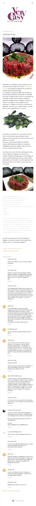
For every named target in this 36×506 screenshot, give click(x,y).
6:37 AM (10, 449)
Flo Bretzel (11, 329)
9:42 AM (10, 371)
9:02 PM (10, 335)
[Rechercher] (32, 2)
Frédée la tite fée (13, 410)
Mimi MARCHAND (13, 376)
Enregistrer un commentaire (11, 490)
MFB (9, 306)
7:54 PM (10, 324)
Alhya (9, 340)
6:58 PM (10, 281)
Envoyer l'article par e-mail (14, 248)
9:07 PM (10, 405)
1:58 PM (9, 427)
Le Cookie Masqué (13, 432)
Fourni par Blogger (19, 500)
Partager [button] (5, 248)
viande (16, 250)
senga (9, 469)
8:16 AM (9, 465)
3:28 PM (10, 392)
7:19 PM (9, 301)
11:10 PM (10, 477)
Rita (9, 454)
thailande (12, 250)
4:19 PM (9, 487)
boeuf (8, 250)
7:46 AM (10, 355)
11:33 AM (10, 436)
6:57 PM (10, 265)
